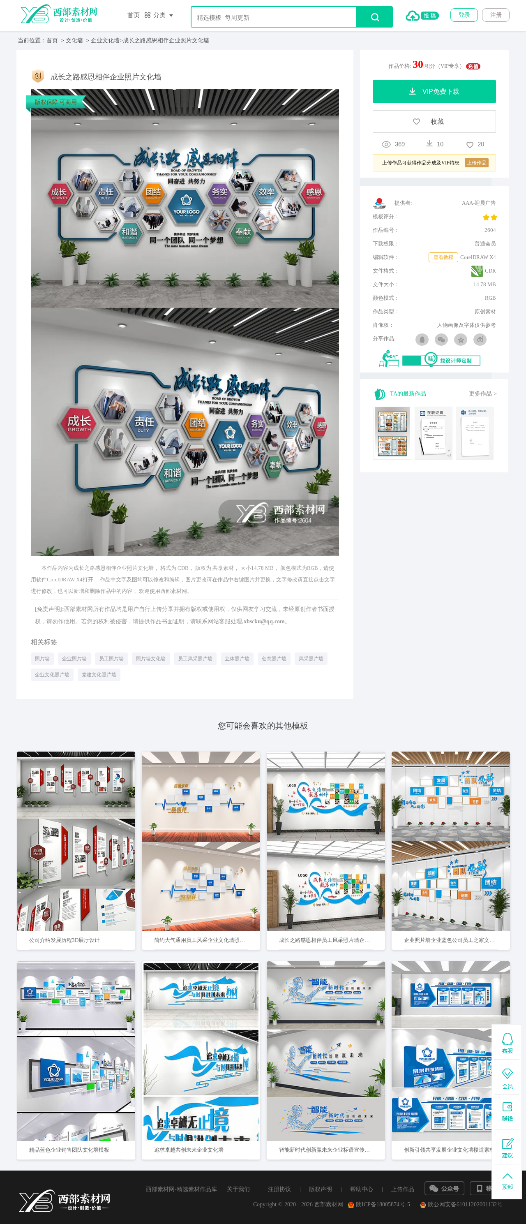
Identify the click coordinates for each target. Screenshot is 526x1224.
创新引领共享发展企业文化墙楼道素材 (449, 1150)
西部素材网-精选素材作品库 (181, 1189)
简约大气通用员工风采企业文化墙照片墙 (202, 940)
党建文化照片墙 (99, 675)
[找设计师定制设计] (437, 359)
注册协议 (279, 1189)
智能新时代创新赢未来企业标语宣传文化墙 (330, 1150)
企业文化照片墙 (52, 675)
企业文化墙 (105, 40)
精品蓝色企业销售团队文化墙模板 (69, 1150)
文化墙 (74, 40)
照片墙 (42, 659)
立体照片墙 (237, 659)
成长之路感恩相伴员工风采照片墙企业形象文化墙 (338, 940)
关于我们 (238, 1189)
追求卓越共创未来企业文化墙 (189, 1150)
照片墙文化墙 (151, 659)
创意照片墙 (274, 659)
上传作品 (402, 1189)
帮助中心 (361, 1189)
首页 (133, 15)
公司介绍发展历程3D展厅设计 (64, 940)
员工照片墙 (111, 659)
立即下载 (87, 815)
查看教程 (443, 257)
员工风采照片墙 (195, 659)
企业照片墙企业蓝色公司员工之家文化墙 (452, 940)
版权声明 (320, 1189)
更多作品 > (483, 394)
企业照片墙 (74, 659)
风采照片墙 (311, 659)
